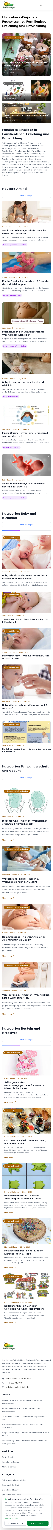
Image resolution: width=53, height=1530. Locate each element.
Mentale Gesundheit (11, 447)
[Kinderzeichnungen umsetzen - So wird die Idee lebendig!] (26, 90)
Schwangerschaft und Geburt (14, 245)
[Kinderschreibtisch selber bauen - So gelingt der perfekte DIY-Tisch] (26, 113)
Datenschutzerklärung (13, 1518)
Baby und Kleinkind (10, 397)
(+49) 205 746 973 (14, 1383)
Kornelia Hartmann (9, 429)
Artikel (6, 1394)
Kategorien (8, 1474)
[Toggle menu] (48, 5)
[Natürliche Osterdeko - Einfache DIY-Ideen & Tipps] (26, 54)
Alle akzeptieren (37, 1523)
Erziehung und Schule (11, 1494)
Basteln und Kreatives (14, 37)
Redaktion (8, 1451)
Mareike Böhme (8, 227)
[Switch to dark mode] (41, 4)
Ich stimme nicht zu (15, 1523)
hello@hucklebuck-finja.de (17, 1387)
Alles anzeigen (26, 195)
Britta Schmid (7, 328)
